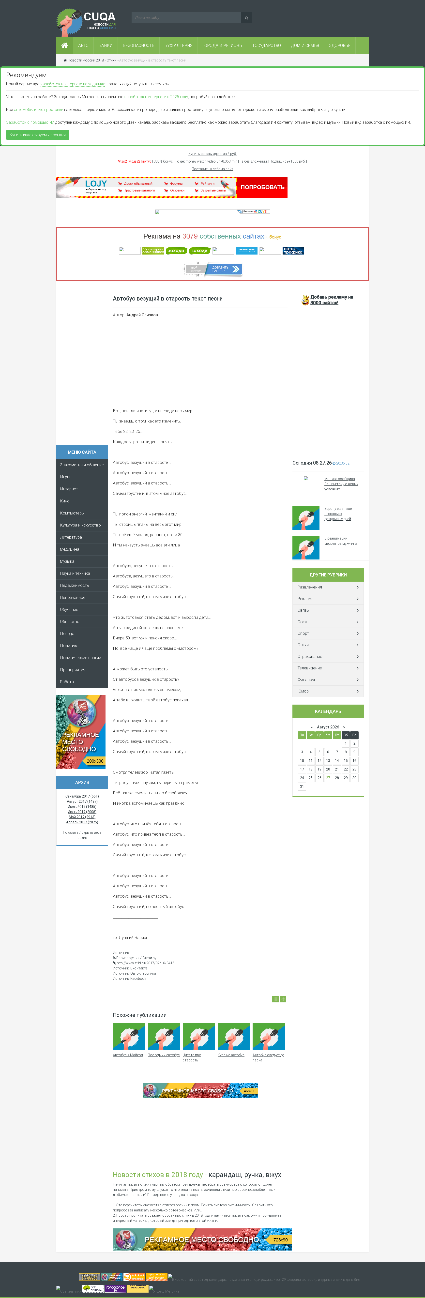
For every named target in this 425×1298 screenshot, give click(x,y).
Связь (303, 610)
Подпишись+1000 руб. (287, 161)
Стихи (303, 645)
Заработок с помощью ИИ (30, 122)
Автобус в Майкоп (128, 1055)
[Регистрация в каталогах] (172, 196)
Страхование (310, 656)
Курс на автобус (231, 1055)
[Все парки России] (93, 1291)
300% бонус (163, 161)
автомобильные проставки (38, 109)
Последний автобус (164, 1055)
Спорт (303, 633)
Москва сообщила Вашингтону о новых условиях (341, 484)
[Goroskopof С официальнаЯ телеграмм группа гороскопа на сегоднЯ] (115, 1291)
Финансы (306, 679)
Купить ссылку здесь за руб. (212, 154)
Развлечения (310, 587)
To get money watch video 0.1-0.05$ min (206, 161)
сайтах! (331, 299)
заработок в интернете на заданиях (73, 84)
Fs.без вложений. (254, 161)
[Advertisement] (84, 365)
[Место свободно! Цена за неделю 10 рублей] (202, 1249)
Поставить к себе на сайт (212, 169)
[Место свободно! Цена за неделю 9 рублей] (200, 1097)
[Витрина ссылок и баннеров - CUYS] (112, 1280)
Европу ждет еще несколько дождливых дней (338, 514)
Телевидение (310, 668)
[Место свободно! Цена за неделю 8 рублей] (81, 768)
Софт (302, 621)
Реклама (306, 598)
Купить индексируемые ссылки (38, 135)
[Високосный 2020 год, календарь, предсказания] (264, 1280)
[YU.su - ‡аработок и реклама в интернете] (138, 1291)
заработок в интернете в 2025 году (156, 96)
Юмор (303, 691)
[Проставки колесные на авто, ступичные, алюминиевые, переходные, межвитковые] (156, 1280)
